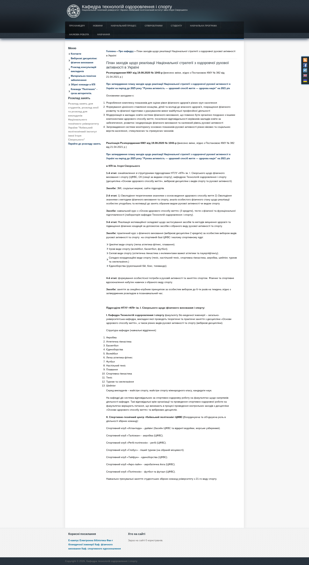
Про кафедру (77, 26)
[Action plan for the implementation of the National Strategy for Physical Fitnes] (305, 76)
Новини (98, 26)
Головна (111, 51)
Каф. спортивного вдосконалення (101, 548)
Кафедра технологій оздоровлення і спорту (127, 6)
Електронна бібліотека (93, 540)
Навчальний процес (123, 26)
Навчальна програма (203, 26)
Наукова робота (79, 34)
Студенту (176, 26)
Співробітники (154, 26)
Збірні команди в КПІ (83, 84)
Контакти (76, 54)
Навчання (103, 34)
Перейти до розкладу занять (84, 144)
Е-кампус (73, 540)
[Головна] (73, 17)
